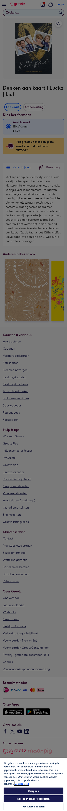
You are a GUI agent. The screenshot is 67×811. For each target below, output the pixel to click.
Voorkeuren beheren (33, 806)
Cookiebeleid (22, 784)
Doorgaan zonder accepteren (33, 798)
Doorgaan (33, 791)
